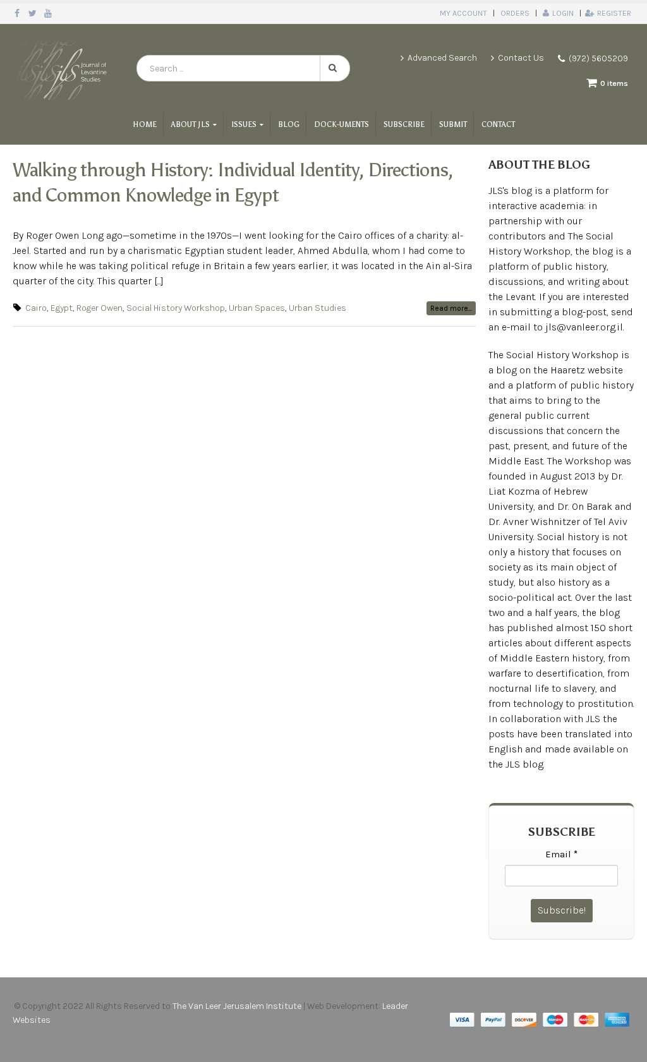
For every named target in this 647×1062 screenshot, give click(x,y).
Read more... (451, 308)
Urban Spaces (257, 308)
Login (563, 13)
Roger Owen (99, 308)
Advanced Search (442, 57)
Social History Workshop (175, 308)
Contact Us (521, 57)
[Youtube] (48, 13)
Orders (514, 13)
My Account (463, 13)
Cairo (36, 308)
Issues (244, 124)
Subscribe (404, 124)
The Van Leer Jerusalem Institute (236, 1006)
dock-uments (341, 124)
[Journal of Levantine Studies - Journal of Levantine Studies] (62, 68)
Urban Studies (317, 308)
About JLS (190, 124)
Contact (498, 124)
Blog (288, 124)
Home (145, 124)
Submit (453, 124)
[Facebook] (17, 13)
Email (561, 854)
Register (614, 13)
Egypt (62, 308)
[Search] (334, 68)
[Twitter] (33, 13)
